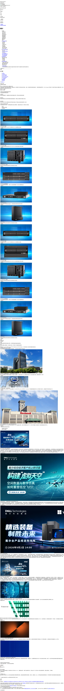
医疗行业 (18, 66)
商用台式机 (4, 33)
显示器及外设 (4, 34)
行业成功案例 (4, 66)
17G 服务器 (4, 78)
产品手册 (3, 59)
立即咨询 (1, 341)
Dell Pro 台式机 (4, 75)
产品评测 (3, 60)
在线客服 (3, 4)
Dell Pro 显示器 (4, 77)
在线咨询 (5, 681)
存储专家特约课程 (5, 51)
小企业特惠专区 (4, 55)
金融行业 (13, 66)
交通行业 (24, 66)
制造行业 (10, 66)
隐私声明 (11, 685)
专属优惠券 (4, 46)
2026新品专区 (4, 44)
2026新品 (3, 73)
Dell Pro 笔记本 (4, 74)
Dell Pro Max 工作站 (5, 76)
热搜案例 (3, 58)
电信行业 (16, 66)
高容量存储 (4, 37)
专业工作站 (4, 32)
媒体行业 (27, 66)
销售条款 (24, 683)
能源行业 (21, 66)
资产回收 (3, 45)
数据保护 (3, 39)
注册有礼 (4, 6)
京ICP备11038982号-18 (51, 688)
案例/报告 (3, 56)
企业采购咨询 (2, 690)
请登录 (1, 6)
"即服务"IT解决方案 (5, 62)
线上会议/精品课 (4, 49)
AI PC (8, 681)
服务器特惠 (4, 35)
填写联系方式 (2, 671)
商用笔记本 (4, 31)
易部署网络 (4, 36)
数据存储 (3, 79)
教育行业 (7, 66)
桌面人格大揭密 (4, 47)
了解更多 (1, 375)
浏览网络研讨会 (2, 558)
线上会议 (3, 50)
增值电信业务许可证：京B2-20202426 (30, 688)
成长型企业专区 (4, 54)
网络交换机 (42, 681)
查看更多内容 (2, 600)
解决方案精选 (4, 61)
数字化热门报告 (4, 57)
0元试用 (3, 43)
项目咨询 (2, 665)
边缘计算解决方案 (5, 63)
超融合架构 (4, 38)
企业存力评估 (4, 48)
